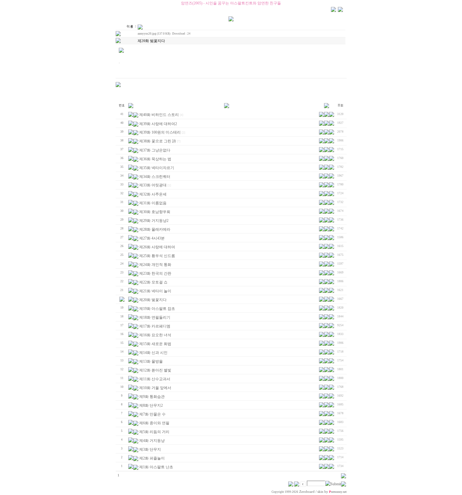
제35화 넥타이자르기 (156, 168)
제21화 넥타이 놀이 (155, 291)
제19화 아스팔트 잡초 (157, 308)
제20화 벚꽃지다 (153, 300)
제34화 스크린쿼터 (154, 176)
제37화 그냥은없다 (154, 150)
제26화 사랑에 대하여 (157, 247)
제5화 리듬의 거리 (154, 432)
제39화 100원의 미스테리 (160, 132)
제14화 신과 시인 (153, 352)
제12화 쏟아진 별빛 (155, 370)
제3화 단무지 (150, 449)
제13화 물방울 (151, 361)
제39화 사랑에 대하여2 (158, 124)
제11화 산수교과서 (154, 379)
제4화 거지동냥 (152, 440)
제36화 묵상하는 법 (155, 159)
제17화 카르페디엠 (154, 326)
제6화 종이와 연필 (154, 423)
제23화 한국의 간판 (155, 273)
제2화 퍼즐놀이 (152, 458)
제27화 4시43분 (152, 238)
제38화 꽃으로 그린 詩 (157, 141)
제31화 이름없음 (153, 203)
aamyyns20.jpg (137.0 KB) (154, 33)
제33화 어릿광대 (153, 185)
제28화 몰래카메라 (154, 229)
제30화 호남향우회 (154, 212)
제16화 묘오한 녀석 (155, 335)
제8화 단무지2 (151, 405)
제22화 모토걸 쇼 (153, 282)
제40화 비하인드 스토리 (159, 115)
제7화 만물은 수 (152, 414)
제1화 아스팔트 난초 (156, 467)
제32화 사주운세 (153, 194)
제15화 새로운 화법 (155, 344)
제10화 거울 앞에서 (155, 388)
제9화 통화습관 (152, 396)
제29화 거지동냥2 (153, 220)
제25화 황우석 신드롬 (157, 256)
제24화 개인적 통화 (155, 264)
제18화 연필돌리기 (154, 317)
